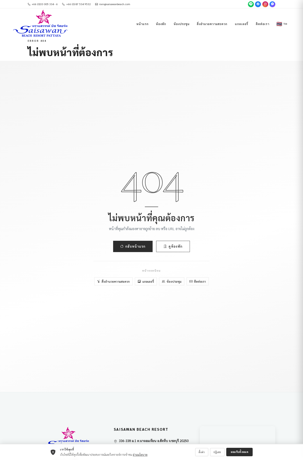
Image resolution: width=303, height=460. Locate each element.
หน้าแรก (142, 24)
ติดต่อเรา (262, 24)
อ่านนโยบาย (140, 454)
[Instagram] (265, 4)
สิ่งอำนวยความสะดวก (212, 24)
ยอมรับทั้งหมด (239, 452)
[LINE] (251, 4)
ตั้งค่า (202, 452)
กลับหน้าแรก (135, 246)
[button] (282, 24)
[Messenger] (272, 4)
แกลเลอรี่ (241, 24)
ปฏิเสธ (217, 452)
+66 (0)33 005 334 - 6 (45, 4)
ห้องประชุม (181, 24)
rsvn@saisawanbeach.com (114, 4)
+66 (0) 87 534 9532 (78, 4)
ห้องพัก (161, 24)
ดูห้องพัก (176, 246)
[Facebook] (258, 4)
